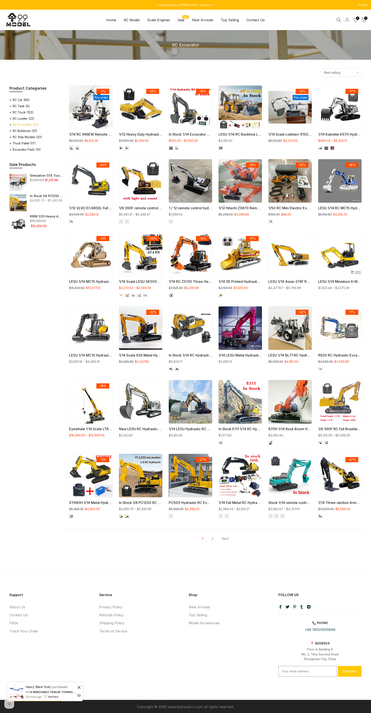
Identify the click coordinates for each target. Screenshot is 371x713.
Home (111, 20)
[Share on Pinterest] (294, 606)
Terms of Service (113, 631)
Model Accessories (204, 623)
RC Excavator (26, 124)
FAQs (13, 623)
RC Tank (21, 106)
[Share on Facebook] (280, 606)
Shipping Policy (111, 623)
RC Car (21, 100)
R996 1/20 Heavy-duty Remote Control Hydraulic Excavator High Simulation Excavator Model (46, 216)
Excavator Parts (27, 149)
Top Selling (230, 20)
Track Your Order (23, 631)
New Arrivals (202, 20)
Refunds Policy (111, 615)
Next (225, 538)
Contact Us (255, 20)
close (9, 5)
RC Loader (23, 118)
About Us (17, 607)
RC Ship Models (27, 137)
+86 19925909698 (320, 629)
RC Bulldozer (25, 131)
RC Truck (23, 112)
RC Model (132, 20)
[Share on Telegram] (309, 606)
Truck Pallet (24, 143)
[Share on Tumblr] (302, 606)
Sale (182, 19)
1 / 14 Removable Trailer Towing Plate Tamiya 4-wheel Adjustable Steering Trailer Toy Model (51, 692)
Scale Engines (158, 20)
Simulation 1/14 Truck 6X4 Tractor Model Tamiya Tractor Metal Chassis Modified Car (46, 175)
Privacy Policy (110, 607)
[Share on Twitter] (287, 606)
